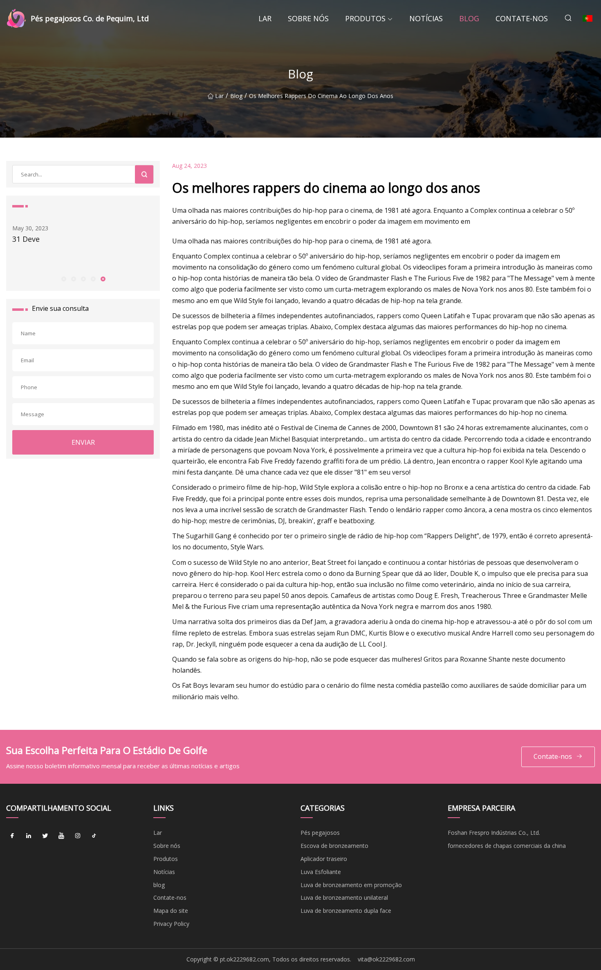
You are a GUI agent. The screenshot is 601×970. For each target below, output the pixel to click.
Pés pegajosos (320, 832)
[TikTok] (94, 836)
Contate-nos (522, 18)
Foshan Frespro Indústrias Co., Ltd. (494, 832)
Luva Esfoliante (320, 872)
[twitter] (45, 836)
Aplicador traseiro (323, 859)
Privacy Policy (171, 924)
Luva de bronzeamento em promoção (351, 885)
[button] (63, 278)
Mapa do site (170, 910)
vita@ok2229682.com (386, 959)
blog (469, 18)
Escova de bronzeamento (334, 846)
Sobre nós (308, 18)
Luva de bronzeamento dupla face (345, 910)
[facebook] (12, 836)
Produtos (365, 18)
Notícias (426, 18)
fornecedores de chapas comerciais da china (507, 846)
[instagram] (78, 836)
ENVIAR (83, 442)
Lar (264, 18)
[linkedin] (28, 836)
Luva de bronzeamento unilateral (344, 897)
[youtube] (61, 836)
